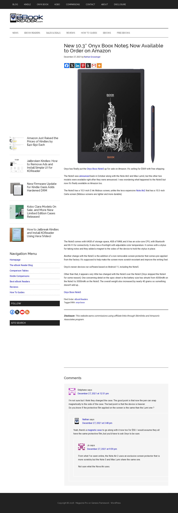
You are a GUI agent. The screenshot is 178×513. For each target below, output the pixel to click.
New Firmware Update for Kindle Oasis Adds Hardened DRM (42, 187)
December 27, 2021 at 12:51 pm (93, 393)
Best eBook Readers (20, 281)
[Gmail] (93, 65)
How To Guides (17, 292)
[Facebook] (66, 65)
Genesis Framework (100, 503)
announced (84, 176)
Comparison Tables (19, 270)
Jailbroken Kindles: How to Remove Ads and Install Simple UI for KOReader (42, 166)
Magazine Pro (82, 503)
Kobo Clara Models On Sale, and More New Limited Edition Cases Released (41, 211)
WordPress (116, 503)
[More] (99, 65)
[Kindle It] (88, 65)
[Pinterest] (83, 65)
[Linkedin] (77, 65)
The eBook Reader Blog (21, 265)
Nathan (85, 419)
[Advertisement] (116, 219)
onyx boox (80, 302)
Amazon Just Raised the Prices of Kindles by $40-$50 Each (42, 141)
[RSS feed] (27, 312)
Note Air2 (140, 190)
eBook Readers (81, 299)
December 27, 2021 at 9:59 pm (102, 449)
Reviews (14, 287)
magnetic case (95, 430)
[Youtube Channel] (22, 312)
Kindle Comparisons (19, 276)
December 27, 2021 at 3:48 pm (97, 423)
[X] (72, 65)
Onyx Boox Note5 (95, 168)
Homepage (15, 259)
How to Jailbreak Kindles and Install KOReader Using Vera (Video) (43, 233)
